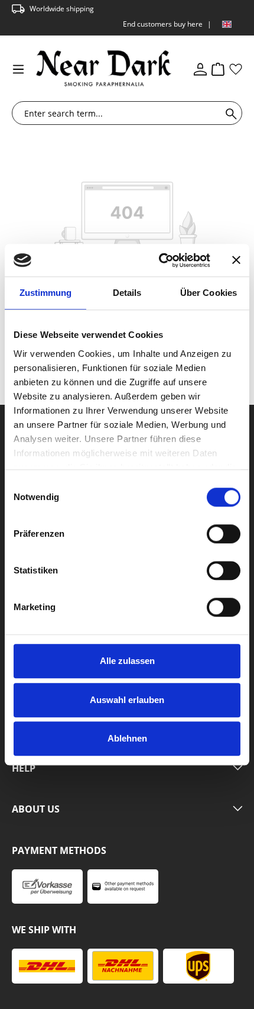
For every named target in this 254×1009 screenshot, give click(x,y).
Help (23, 769)
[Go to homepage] (93, 68)
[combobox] (119, 113)
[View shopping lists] (235, 69)
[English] (226, 24)
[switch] (223, 533)
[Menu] (18, 69)
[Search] (229, 113)
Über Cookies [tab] (208, 293)
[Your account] (200, 69)
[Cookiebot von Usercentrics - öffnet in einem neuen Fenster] (159, 260)
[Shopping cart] (217, 69)
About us (36, 809)
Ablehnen (127, 738)
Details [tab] (127, 293)
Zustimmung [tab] (45, 293)
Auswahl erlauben (127, 700)
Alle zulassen (127, 661)
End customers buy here (163, 24)
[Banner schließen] (236, 260)
